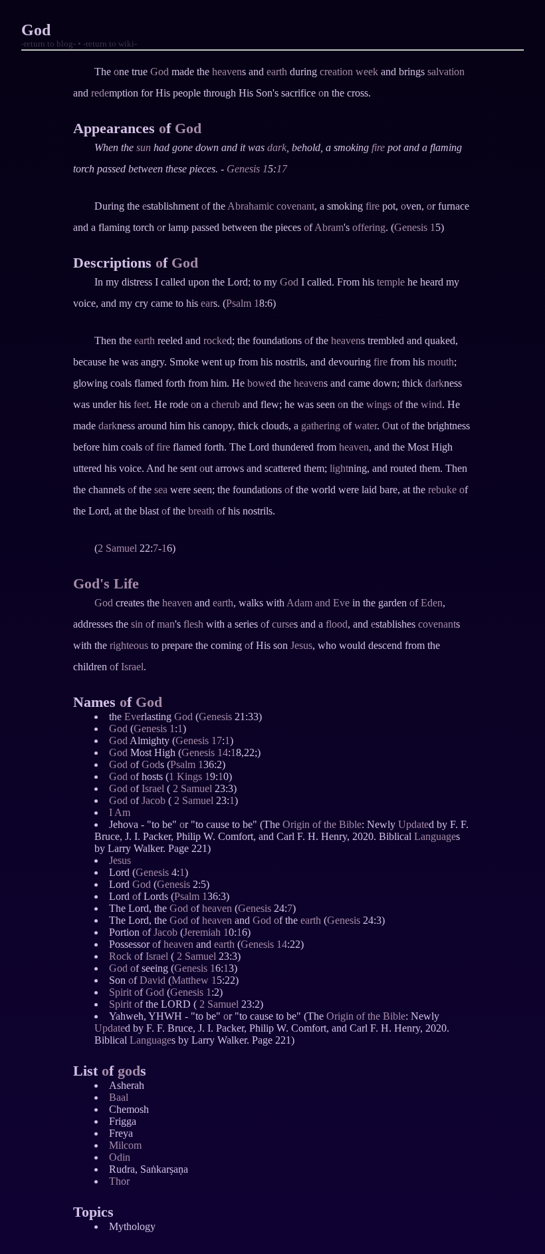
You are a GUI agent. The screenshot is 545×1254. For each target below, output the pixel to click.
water (365, 425)
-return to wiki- (110, 44)
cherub (225, 404)
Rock (120, 956)
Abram (329, 227)
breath (201, 511)
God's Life (106, 583)
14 (222, 752)
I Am (119, 812)
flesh (193, 624)
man (166, 624)
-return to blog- (48, 44)
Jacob (153, 800)
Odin (119, 1157)
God (159, 71)
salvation (446, 71)
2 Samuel (117, 548)
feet (141, 404)
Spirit (120, 992)
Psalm (238, 303)
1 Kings (185, 776)
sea (160, 489)
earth (277, 71)
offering (368, 227)
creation (336, 71)
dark (276, 147)
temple (391, 282)
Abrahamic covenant (270, 206)
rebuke (442, 489)
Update (413, 824)
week (367, 71)
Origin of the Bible (322, 824)
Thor (119, 1181)
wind (431, 404)
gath (310, 425)
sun (143, 147)
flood (337, 624)
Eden (432, 602)
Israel (132, 666)
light (339, 468)
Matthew (190, 980)
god (129, 1070)
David (152, 980)
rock (212, 340)
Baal (118, 1097)
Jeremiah (202, 932)
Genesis (243, 168)
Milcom (125, 1145)
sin (137, 624)
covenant (437, 624)
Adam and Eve (318, 602)
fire (378, 147)
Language (435, 836)
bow (256, 383)
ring (332, 425)
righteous (129, 645)
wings (378, 404)
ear (207, 303)
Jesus (301, 645)
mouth (440, 361)
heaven (227, 71)
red (97, 93)
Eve (132, 716)
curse (283, 624)
